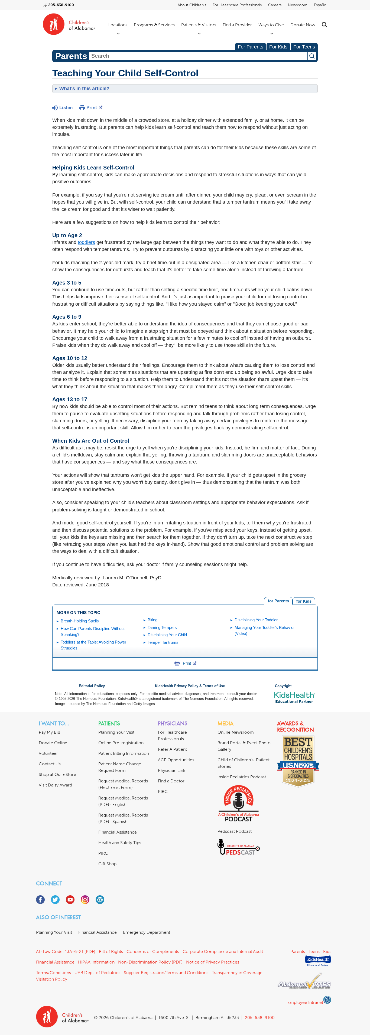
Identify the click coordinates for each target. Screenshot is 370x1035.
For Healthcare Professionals (237, 5)
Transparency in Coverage (237, 972)
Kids (327, 951)
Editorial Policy (92, 686)
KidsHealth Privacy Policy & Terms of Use (190, 686)
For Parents (250, 47)
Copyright (283, 686)
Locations (117, 24)
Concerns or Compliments (152, 951)
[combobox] (198, 56)
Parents (297, 951)
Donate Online (53, 742)
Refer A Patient (172, 749)
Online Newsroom (236, 732)
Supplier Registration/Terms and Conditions (166, 972)
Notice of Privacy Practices (212, 962)
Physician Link (171, 770)
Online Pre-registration (121, 742)
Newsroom (297, 5)
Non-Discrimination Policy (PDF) (150, 962)
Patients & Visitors (198, 24)
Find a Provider (237, 24)
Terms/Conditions (53, 972)
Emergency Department (146, 932)
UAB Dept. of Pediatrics (97, 972)
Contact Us (50, 763)
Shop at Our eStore (57, 774)
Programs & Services (154, 24)
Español (320, 5)
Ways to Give (271, 24)
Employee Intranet (305, 1002)
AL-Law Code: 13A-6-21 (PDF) (65, 951)
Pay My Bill (49, 732)
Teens (314, 951)
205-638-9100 (61, 5)
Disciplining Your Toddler (256, 620)
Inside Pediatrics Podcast (242, 776)
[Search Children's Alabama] (324, 24)
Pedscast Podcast (235, 831)
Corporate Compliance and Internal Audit (223, 951)
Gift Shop (107, 863)
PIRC (103, 853)
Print (91, 107)
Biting (152, 620)
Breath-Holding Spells (80, 621)
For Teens (304, 47)
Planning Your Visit (116, 732)
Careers (274, 5)
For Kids (278, 47)
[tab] (304, 600)
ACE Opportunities (176, 759)
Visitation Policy (51, 979)
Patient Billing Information (123, 753)
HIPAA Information (96, 962)
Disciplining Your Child (167, 634)
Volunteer (48, 753)
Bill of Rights (111, 951)
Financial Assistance (117, 832)
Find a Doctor (171, 780)
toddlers (86, 242)
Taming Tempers (162, 627)
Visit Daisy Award (55, 785)
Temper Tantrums (163, 642)
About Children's (192, 5)
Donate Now (302, 24)
